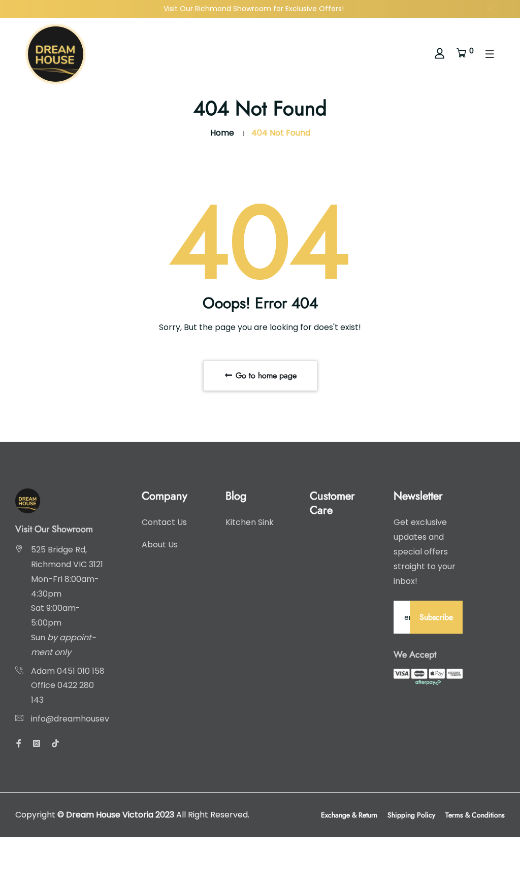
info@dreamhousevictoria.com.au (98, 719)
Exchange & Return (349, 815)
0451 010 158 (81, 671)
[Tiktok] (55, 743)
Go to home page (265, 375)
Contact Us (164, 522)
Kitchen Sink (249, 522)
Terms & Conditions (475, 815)
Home (222, 133)
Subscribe (436, 617)
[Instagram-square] (36, 743)
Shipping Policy (411, 815)
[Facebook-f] (18, 743)
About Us (160, 544)
